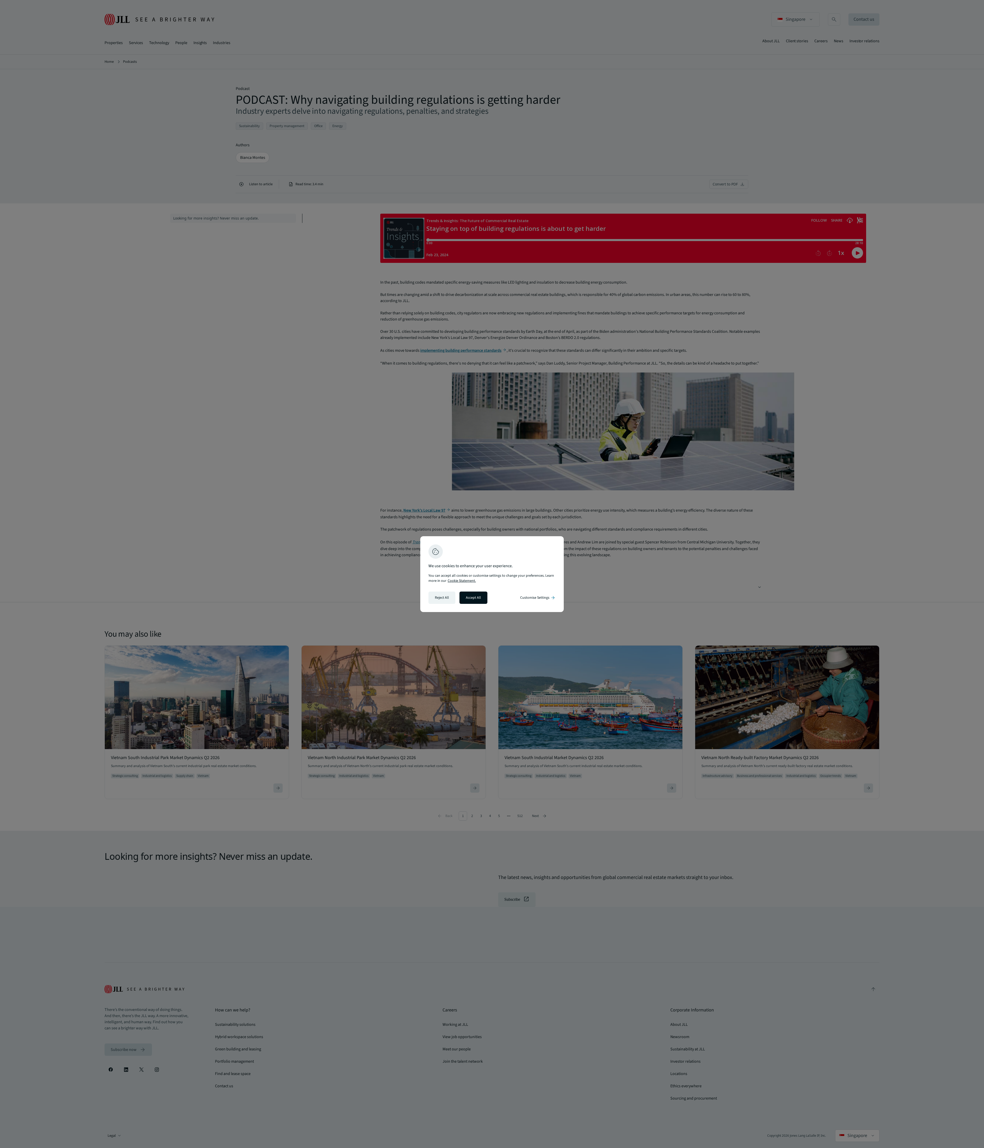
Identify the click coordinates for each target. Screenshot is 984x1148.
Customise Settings (538, 598)
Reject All (442, 597)
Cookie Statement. (462, 580)
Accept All (473, 597)
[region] (492, 574)
